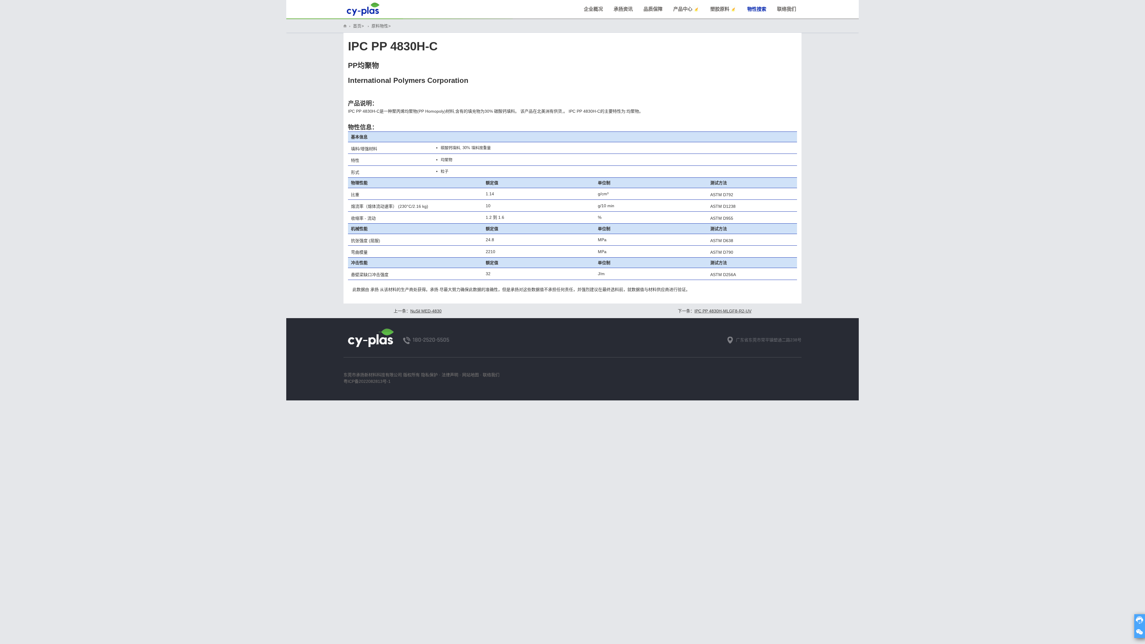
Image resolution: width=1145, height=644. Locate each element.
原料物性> (381, 26)
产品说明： (363, 103)
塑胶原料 (719, 9)
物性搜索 (756, 9)
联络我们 (786, 9)
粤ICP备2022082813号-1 (367, 381)
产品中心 (682, 9)
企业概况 (593, 9)
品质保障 (653, 9)
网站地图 (470, 374)
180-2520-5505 (431, 339)
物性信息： (363, 127)
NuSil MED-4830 (426, 311)
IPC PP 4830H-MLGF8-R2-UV (722, 311)
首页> (358, 26)
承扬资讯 (623, 9)
